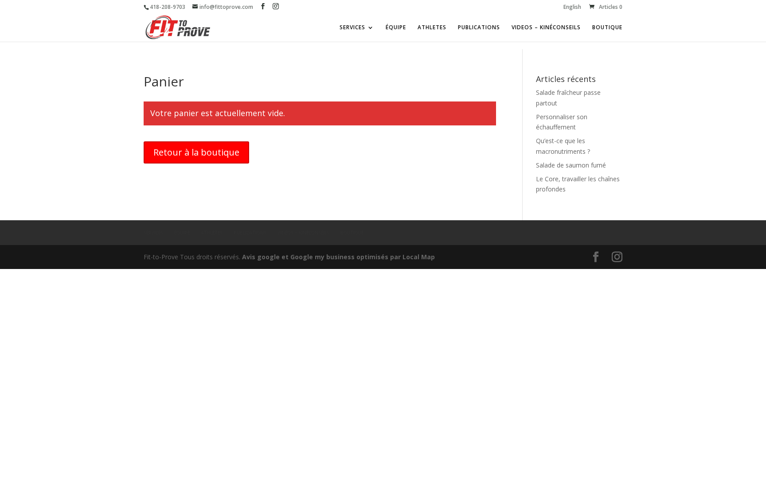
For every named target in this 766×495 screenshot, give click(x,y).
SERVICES (352, 27)
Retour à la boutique (196, 152)
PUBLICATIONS (479, 27)
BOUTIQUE (607, 27)
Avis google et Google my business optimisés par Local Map (338, 257)
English (572, 7)
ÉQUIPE (396, 27)
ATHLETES (432, 27)
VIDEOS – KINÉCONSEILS (546, 27)
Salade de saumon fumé (571, 165)
